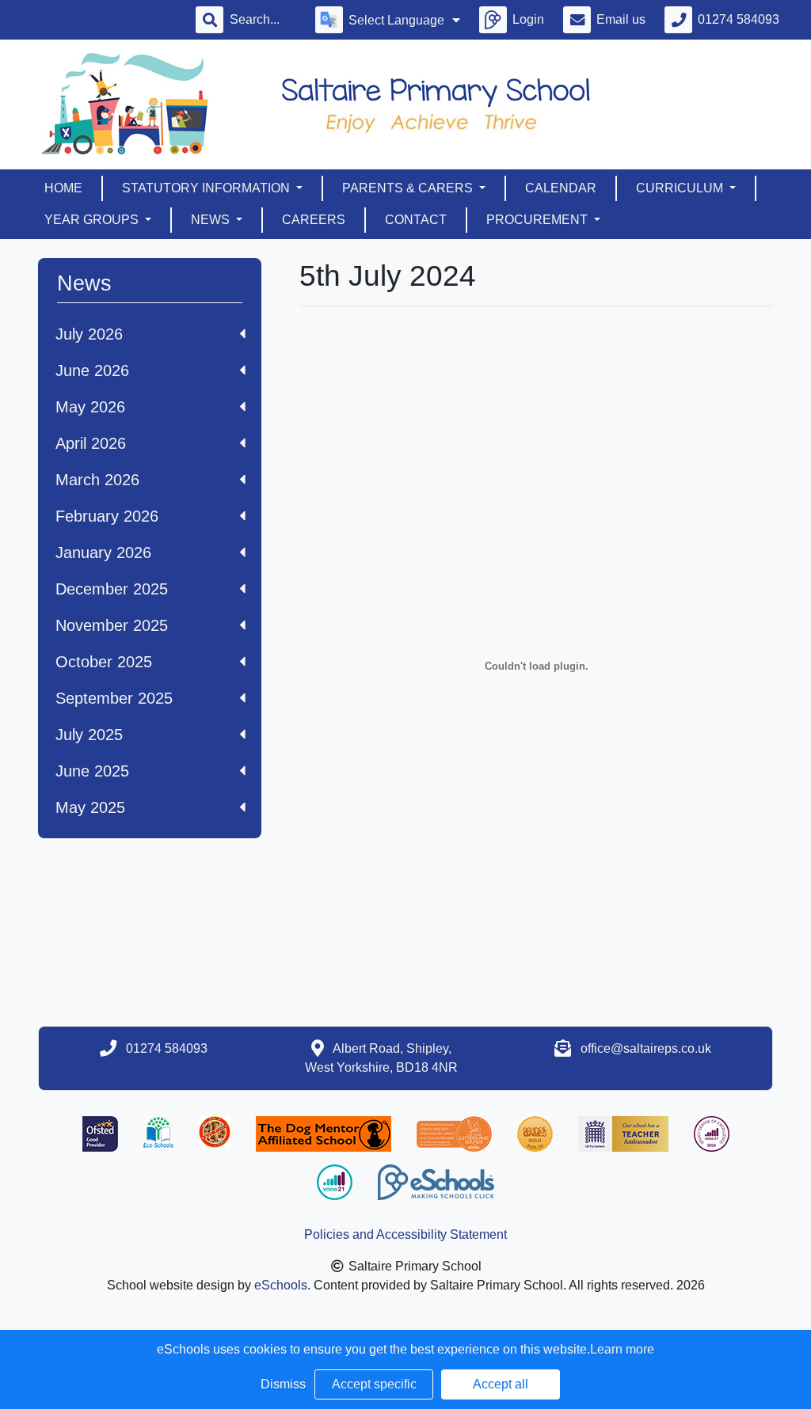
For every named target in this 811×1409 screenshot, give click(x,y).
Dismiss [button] (283, 1384)
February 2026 (106, 516)
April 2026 (90, 443)
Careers (313, 219)
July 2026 (89, 334)
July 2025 (89, 734)
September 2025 (114, 698)
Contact (416, 219)
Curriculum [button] (681, 188)
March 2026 (97, 479)
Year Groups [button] (93, 219)
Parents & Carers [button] (409, 188)
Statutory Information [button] (207, 188)
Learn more (622, 1349)
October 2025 (103, 661)
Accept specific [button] (374, 1384)
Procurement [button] (538, 219)
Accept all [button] (500, 1384)
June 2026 (92, 370)
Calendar (560, 188)
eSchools (280, 1285)
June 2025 (92, 771)
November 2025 (111, 625)
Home (63, 188)
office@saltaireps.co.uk (646, 1048)
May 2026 (90, 407)
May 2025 (90, 807)
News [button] (212, 219)
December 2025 (111, 589)
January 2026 (103, 552)
